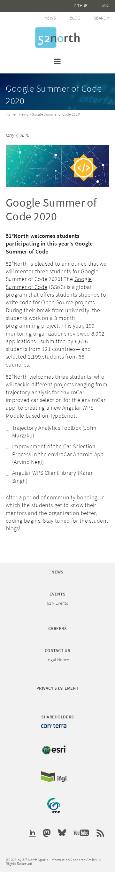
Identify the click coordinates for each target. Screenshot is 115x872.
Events (58, 594)
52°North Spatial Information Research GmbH (57, 37)
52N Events (57, 603)
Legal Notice (57, 660)
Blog (75, 18)
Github (81, 6)
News (50, 18)
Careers (57, 628)
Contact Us (57, 650)
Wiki (105, 6)
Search (101, 18)
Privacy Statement (57, 688)
